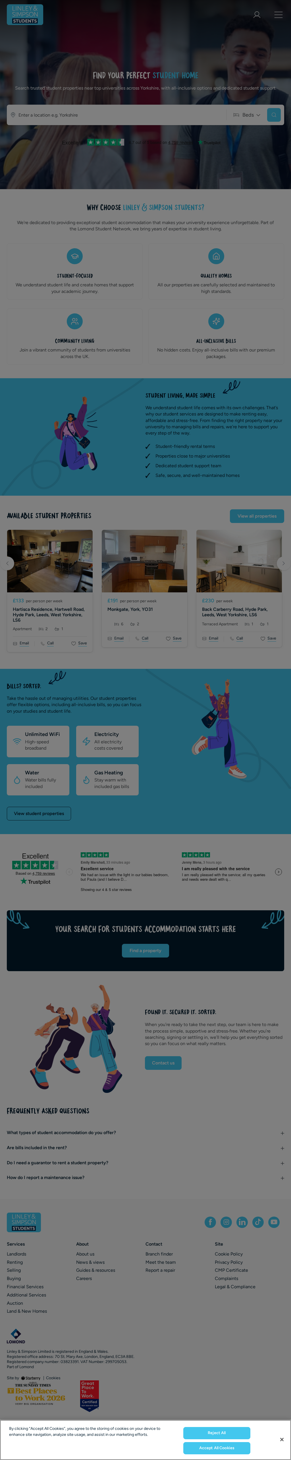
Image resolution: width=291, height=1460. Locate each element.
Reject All (217, 1432)
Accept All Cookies (217, 1447)
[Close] (282, 1439)
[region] (145, 1440)
